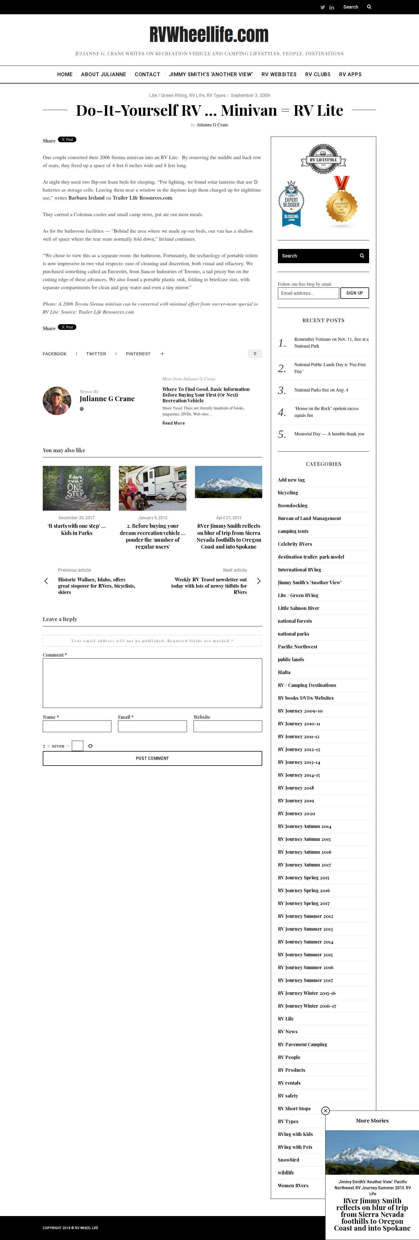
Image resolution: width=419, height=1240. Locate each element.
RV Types (216, 95)
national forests (295, 621)
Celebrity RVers (295, 544)
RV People (289, 1057)
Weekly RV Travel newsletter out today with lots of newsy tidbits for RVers (209, 581)
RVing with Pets (295, 1147)
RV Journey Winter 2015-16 (307, 993)
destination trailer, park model (311, 557)
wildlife (286, 1173)
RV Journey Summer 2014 (305, 942)
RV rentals (289, 1083)
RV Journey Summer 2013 (305, 929)
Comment (55, 655)
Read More (173, 423)
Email (126, 717)
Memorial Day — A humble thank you (329, 434)
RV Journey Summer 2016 (305, 967)
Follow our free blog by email (304, 284)
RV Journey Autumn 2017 (304, 865)
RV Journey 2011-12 (299, 736)
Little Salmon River (299, 608)
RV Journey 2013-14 (299, 762)
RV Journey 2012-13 (299, 749)
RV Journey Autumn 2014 (304, 826)
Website (202, 717)
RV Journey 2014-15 (299, 775)
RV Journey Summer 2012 (305, 916)
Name (51, 717)
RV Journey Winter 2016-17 (307, 1006)
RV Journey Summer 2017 (305, 980)
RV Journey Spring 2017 (303, 903)
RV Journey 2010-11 (299, 723)
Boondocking (293, 505)
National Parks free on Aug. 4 (321, 390)
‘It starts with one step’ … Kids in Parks (76, 529)
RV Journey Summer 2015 (305, 954)
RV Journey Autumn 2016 (304, 852)
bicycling (288, 493)
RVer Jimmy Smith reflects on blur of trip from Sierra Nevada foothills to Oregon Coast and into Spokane (229, 536)
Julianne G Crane (212, 124)
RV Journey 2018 (296, 788)
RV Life (196, 95)
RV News (288, 1031)
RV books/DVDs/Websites (306, 698)
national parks (293, 634)
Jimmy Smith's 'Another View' (309, 582)
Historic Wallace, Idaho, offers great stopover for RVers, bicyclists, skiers (96, 581)
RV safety (288, 1096)
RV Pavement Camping (302, 1044)
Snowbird (288, 1160)
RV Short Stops (294, 1108)
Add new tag (291, 480)
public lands (291, 659)
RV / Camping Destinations (307, 685)
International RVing (299, 570)
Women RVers (293, 1185)
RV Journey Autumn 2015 (304, 839)
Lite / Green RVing (168, 95)
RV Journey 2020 (296, 813)
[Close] (325, 1111)
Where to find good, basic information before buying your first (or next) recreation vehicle (206, 394)
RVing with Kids (295, 1134)
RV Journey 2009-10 (300, 711)
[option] (76, 501)
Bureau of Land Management (309, 518)
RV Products (291, 1070)
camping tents (293, 531)
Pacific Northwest (297, 647)
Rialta (284, 672)
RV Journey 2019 (296, 800)
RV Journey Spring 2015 (303, 877)
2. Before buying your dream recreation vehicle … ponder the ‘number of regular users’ (153, 536)
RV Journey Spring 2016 (304, 890)
